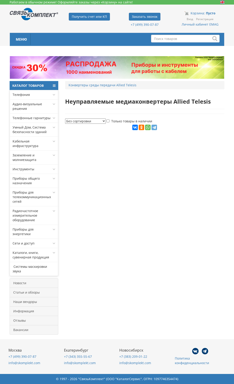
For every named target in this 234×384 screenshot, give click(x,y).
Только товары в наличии (131, 121)
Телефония (21, 94)
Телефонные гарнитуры (32, 118)
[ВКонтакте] (135, 127)
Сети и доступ (24, 243)
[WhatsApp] (148, 127)
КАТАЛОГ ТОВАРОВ (28, 85)
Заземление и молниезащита (24, 157)
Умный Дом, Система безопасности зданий (30, 129)
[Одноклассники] (141, 127)
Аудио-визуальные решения (27, 106)
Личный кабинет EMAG (200, 24)
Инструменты (23, 169)
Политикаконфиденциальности (192, 360)
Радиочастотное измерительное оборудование (25, 215)
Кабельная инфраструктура (25, 143)
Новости (19, 283)
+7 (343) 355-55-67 (78, 356)
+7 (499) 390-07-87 (145, 24)
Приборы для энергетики (23, 231)
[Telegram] (154, 127)
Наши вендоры (25, 302)
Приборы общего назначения (26, 180)
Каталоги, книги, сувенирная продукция (31, 254)
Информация (23, 311)
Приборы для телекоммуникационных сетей (32, 197)
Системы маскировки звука (30, 268)
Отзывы (19, 320)
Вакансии (20, 330)
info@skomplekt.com (24, 363)
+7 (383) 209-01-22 (133, 356)
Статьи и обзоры (26, 292)
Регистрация (204, 19)
